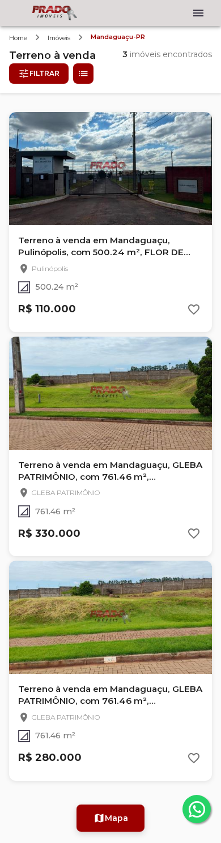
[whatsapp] (196, 809)
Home (18, 38)
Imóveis (59, 38)
